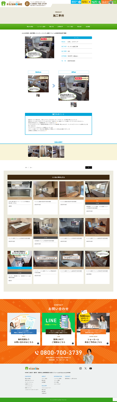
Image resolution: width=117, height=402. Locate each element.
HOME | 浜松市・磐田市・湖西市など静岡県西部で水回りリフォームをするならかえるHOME (48, 372)
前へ (26, 167)
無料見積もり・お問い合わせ (71, 378)
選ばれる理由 (30, 26)
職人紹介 (80, 26)
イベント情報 (57, 380)
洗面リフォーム (28, 387)
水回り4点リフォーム (29, 380)
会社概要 (88, 26)
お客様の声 (60, 26)
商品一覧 (51, 26)
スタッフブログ (57, 384)
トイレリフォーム (28, 385)
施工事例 (43, 391)
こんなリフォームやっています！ (32, 389)
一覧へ (88, 167)
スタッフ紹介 (70, 26)
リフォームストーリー (46, 387)
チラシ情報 (56, 382)
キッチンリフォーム (29, 382)
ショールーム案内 (41, 26)
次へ (31, 167)
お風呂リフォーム (28, 384)
